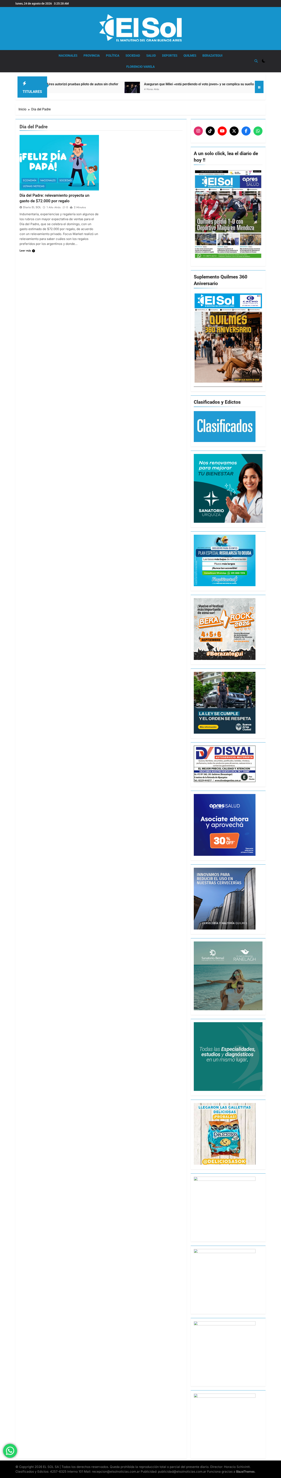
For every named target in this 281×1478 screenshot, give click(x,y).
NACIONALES (68, 55)
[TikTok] (210, 131)
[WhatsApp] (257, 131)
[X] (234, 131)
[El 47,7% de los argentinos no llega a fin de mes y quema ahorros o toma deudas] (237, 87)
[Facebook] (246, 131)
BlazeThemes (245, 1471)
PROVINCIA (92, 55)
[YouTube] (222, 131)
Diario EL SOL (32, 207)
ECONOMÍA (29, 180)
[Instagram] (198, 131)
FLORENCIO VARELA (140, 67)
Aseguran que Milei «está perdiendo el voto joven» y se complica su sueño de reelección (157, 84)
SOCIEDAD (132, 55)
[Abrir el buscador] (256, 61)
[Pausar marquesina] (259, 87)
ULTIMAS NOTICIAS (33, 186)
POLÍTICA (112, 55)
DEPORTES (169, 55)
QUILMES (189, 55)
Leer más (25, 250)
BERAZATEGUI (212, 55)
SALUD (151, 55)
